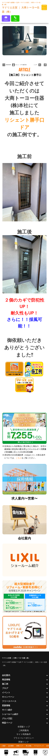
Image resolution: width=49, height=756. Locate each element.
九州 (17, 2)
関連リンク (24, 742)
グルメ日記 (7, 718)
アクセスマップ (39, 746)
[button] (22, 51)
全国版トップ (24, 726)
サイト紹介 (7, 710)
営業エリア (19, 746)
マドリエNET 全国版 (8, 2)
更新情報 (6, 705)
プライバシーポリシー (23, 738)
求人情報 (28, 746)
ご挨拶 (3, 746)
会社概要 (11, 746)
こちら (19, 458)
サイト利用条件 (23, 734)
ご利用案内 (24, 730)
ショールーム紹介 (10, 714)
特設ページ (7, 723)
